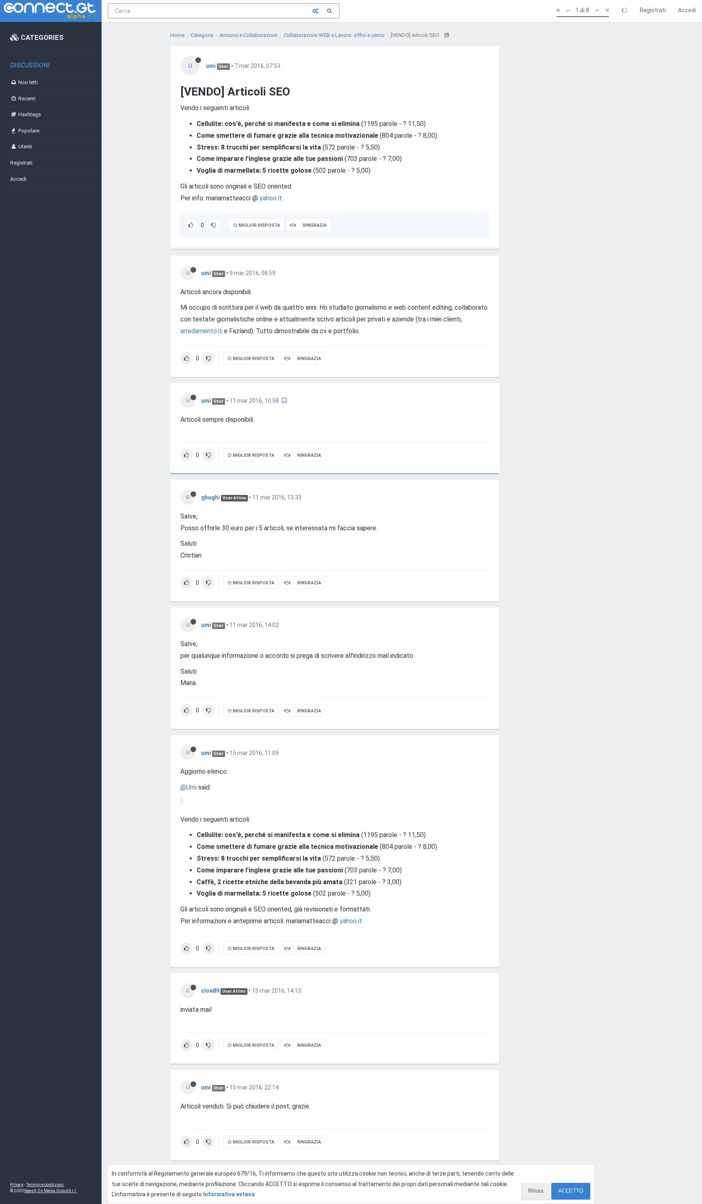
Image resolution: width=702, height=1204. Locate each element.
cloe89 (210, 990)
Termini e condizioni (45, 1184)
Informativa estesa (229, 1194)
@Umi (188, 787)
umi (211, 66)
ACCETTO (570, 1191)
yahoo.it (271, 198)
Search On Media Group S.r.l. (50, 1191)
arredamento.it (201, 331)
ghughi (210, 497)
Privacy (17, 1184)
